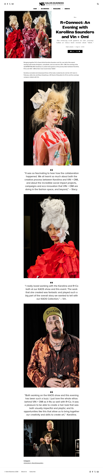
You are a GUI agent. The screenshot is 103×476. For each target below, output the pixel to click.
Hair (35, 9)
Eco (75, 17)
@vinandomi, (28, 463)
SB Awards (45, 9)
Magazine (56, 9)
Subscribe (33, 472)
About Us (24, 472)
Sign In (67, 9)
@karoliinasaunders (37, 463)
